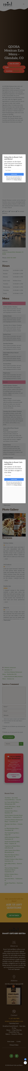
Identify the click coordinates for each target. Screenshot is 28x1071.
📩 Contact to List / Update (14, 775)
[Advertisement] (14, 30)
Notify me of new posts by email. (13, 732)
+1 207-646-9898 (14, 1018)
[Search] (21, 744)
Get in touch (14, 915)
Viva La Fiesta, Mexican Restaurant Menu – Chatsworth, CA (11, 870)
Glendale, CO (17, 71)
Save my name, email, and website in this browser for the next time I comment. (15, 720)
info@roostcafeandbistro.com (14, 1021)
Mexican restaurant (16, 67)
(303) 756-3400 (11, 258)
